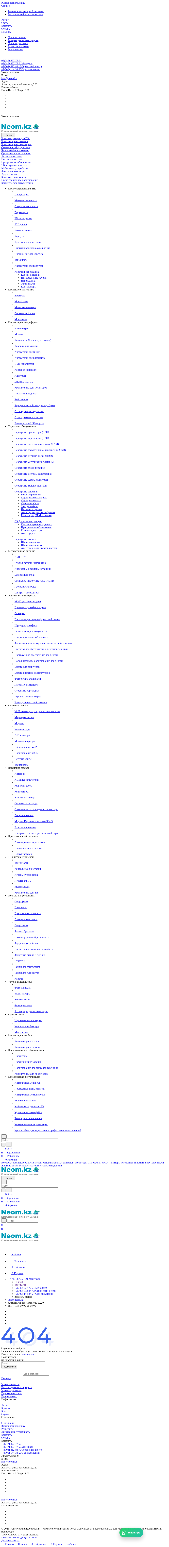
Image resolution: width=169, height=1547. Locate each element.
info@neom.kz (9, 78)
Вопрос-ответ (15, 49)
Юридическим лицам (13, 1426)
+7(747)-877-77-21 (11, 60)
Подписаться (9, 1366)
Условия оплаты (17, 37)
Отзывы (5, 1437)
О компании (8, 1423)
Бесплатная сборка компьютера (25, 14)
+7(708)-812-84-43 (21, 66)
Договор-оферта (10, 1540)
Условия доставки (18, 43)
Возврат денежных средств (23, 40)
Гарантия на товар (18, 46)
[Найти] (9, 1144)
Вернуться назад (10, 1354)
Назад (19, 1281)
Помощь (6, 1378)
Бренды (5, 1408)
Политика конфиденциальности (19, 1537)
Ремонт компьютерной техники (26, 11)
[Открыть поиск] (4, 1220)
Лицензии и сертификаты (15, 1431)
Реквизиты (7, 1429)
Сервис (5, 1414)
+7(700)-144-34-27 (20, 69)
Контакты (6, 1434)
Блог (4, 1411)
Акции (5, 1405)
